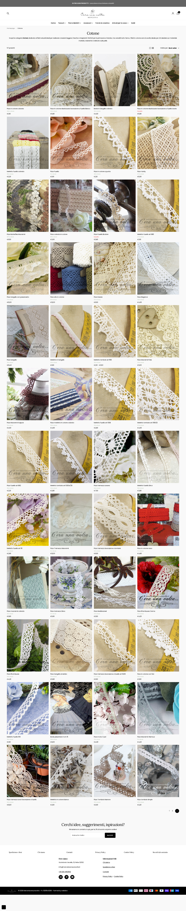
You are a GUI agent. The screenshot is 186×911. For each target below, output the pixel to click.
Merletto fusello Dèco (145, 485)
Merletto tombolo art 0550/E (147, 423)
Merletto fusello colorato (15, 171)
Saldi (133, 23)
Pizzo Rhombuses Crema (146, 611)
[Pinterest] (66, 877)
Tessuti (61, 23)
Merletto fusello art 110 (14, 548)
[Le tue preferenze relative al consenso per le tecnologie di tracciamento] (4, 907)
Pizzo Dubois (98, 297)
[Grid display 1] (150, 48)
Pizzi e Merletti (73, 23)
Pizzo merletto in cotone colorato (62, 423)
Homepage (11, 28)
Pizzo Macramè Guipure (15, 423)
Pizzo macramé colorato (15, 611)
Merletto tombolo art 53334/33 (61, 485)
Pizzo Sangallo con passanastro (18, 297)
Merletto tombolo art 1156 (103, 360)
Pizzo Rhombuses (13, 674)
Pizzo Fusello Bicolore (101, 234)
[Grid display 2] (153, 48)
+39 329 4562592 (65, 872)
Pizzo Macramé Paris (144, 360)
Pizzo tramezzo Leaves (102, 485)
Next (177, 811)
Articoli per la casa (119, 23)
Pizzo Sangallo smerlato (58, 674)
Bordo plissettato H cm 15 (59, 737)
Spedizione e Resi (15, 852)
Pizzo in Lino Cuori (100, 737)
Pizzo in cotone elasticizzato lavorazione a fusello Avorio (157, 109)
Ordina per (164, 48)
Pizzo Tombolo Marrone (102, 799)
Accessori (87, 23)
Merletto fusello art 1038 (102, 423)
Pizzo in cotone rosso (144, 548)
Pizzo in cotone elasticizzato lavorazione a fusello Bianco (70, 109)
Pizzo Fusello (54, 171)
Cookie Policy (129, 852)
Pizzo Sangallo (12, 360)
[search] (8, 13)
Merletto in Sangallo (57, 360)
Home (53, 23)
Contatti (69, 852)
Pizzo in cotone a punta (102, 171)
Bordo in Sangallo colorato (103, 109)
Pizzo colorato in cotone (58, 234)
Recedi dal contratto (160, 852)
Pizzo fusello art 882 (14, 485)
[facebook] (72, 877)
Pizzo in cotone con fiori (145, 674)
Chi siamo (41, 852)
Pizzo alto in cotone (57, 297)
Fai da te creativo (102, 23)
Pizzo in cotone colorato (15, 109)
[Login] (173, 13)
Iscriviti (110, 835)
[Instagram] (61, 877)
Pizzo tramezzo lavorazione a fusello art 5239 (110, 674)
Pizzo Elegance (142, 297)
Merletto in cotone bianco (59, 799)
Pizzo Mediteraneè (100, 611)
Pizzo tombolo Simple (145, 799)
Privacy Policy (100, 852)
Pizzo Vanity (141, 171)
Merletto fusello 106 (14, 737)
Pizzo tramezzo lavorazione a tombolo (107, 548)
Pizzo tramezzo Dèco (57, 611)
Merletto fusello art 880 (145, 234)
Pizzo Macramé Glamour (146, 737)
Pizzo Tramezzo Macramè (59, 548)
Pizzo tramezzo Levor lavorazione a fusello (21, 799)
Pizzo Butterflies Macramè (16, 234)
